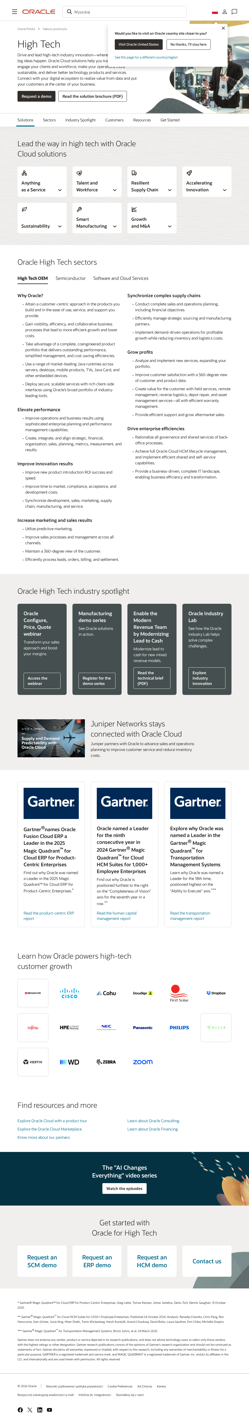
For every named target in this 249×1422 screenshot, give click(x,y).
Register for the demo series (97, 680)
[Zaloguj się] (225, 12)
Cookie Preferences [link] (120, 1386)
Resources (142, 119)
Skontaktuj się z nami (130, 1395)
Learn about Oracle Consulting (153, 1120)
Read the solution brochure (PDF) (92, 96)
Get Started (169, 119)
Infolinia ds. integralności (95, 1395)
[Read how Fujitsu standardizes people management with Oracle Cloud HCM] (33, 1027)
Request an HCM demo (152, 1261)
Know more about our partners (44, 1137)
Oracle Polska (26, 29)
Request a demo (36, 96)
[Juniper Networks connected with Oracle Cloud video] (51, 738)
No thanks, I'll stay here (188, 44)
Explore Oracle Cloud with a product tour (52, 1120)
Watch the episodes (124, 1188)
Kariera (161, 1386)
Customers (114, 119)
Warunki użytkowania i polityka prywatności (74, 1386)
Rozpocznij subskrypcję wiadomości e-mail (46, 1395)
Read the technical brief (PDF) (150, 678)
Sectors (49, 119)
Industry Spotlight (80, 119)
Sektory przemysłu (55, 29)
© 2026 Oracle (27, 1386)
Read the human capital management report (117, 915)
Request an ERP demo (97, 1261)
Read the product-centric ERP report (49, 915)
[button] (15, 12)
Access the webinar (37, 680)
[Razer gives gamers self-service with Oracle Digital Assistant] (216, 1027)
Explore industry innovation (202, 678)
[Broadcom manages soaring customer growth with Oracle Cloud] (33, 993)
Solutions (25, 119)
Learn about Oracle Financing (152, 1128)
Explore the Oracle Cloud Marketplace (50, 1128)
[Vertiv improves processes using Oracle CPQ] (33, 1062)
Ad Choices (144, 1386)
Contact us (207, 1261)
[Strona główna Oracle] (38, 12)
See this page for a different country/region (146, 57)
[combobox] (124, 12)
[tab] (32, 278)
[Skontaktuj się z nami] (234, 12)
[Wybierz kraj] (215, 12)
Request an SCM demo (42, 1261)
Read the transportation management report (190, 915)
